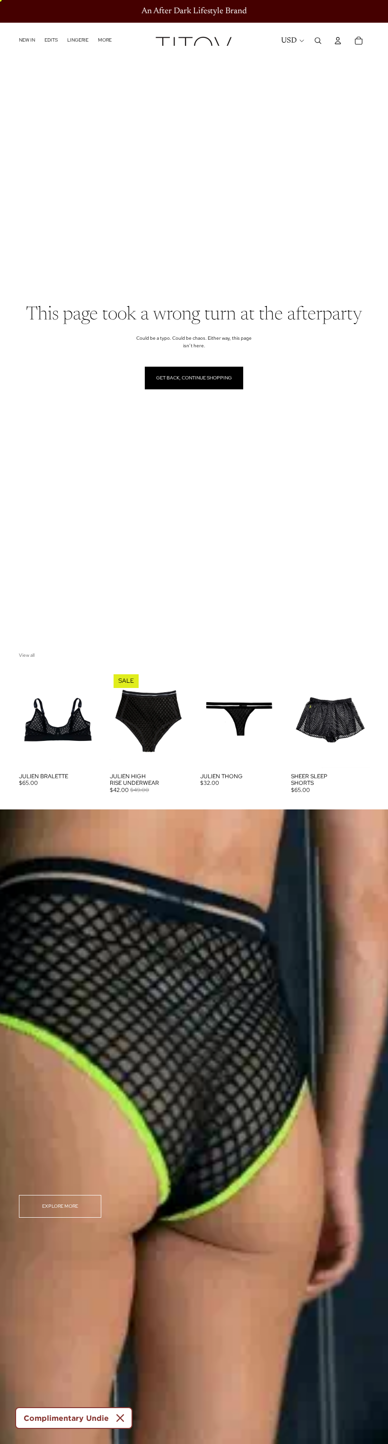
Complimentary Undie (66, 1418)
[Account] (337, 40)
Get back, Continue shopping (194, 378)
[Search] (318, 40)
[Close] (120, 1418)
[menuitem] (104, 40)
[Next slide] (87, 719)
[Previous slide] (29, 719)
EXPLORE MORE (60, 1206)
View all (27, 655)
